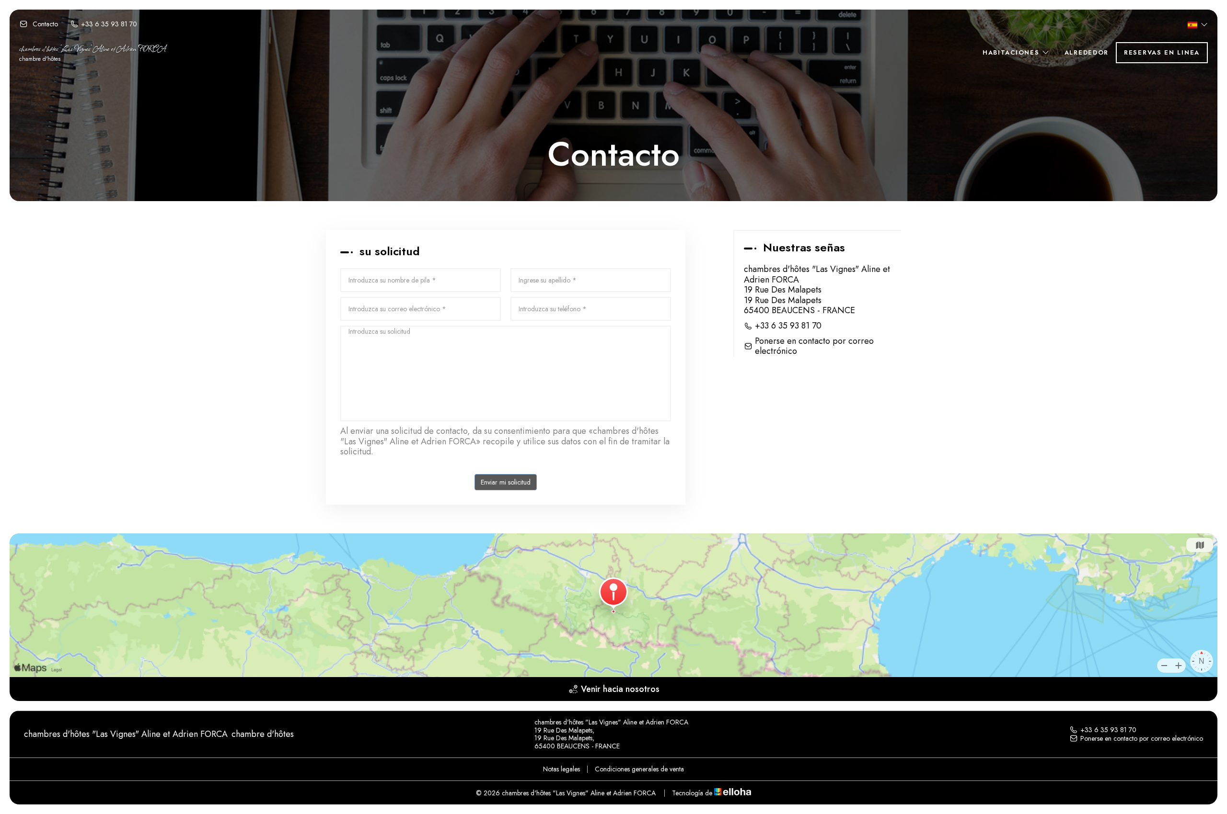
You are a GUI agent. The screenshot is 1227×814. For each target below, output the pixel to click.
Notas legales (561, 769)
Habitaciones (1012, 52)
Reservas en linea (1162, 52)
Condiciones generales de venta (639, 769)
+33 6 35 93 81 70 (1108, 729)
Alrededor (1087, 52)
